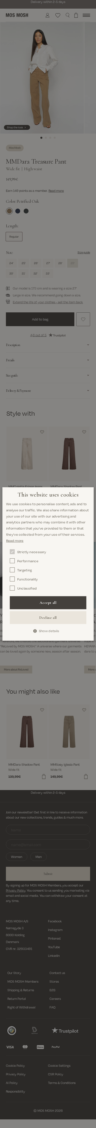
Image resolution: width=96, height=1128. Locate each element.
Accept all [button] (48, 602)
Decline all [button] (48, 617)
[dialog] (48, 564)
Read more (15, 540)
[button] (48, 631)
